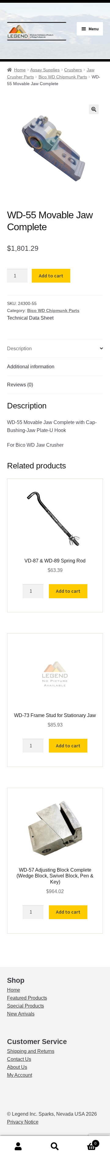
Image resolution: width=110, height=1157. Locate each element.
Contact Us (19, 1059)
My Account (19, 1075)
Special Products (25, 1006)
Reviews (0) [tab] (20, 384)
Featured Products (27, 998)
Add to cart (51, 275)
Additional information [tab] (30, 366)
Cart (85, 1141)
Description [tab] (19, 348)
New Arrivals (21, 1013)
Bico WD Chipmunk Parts (62, 76)
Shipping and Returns (30, 1051)
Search (55, 1146)
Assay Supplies (45, 69)
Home (20, 69)
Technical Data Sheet (30, 318)
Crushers (73, 69)
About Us (17, 1067)
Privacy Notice (22, 1122)
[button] (94, 109)
